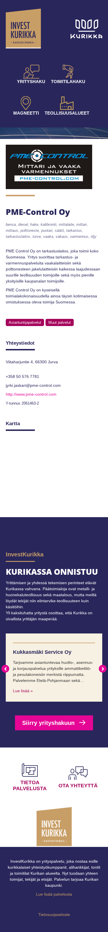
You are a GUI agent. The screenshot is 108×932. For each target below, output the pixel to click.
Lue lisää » (23, 690)
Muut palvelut (59, 322)
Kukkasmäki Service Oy (42, 652)
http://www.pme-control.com (31, 394)
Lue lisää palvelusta (54, 894)
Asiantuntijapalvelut (25, 322)
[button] (5, 669)
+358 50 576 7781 (22, 376)
